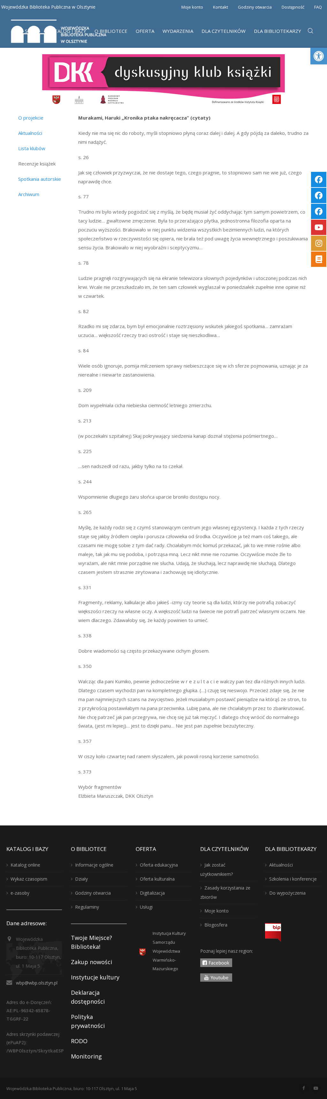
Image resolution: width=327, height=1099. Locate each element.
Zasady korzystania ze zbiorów (225, 892)
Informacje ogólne (94, 865)
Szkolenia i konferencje (293, 879)
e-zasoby (20, 893)
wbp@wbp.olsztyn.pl (36, 983)
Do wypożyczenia (287, 893)
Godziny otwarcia (255, 7)
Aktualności (30, 133)
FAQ (318, 7)
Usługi (146, 907)
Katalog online (25, 865)
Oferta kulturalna (157, 879)
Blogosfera (215, 925)
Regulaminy (87, 907)
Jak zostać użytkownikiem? (216, 869)
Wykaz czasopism (29, 879)
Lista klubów (31, 148)
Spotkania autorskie (39, 179)
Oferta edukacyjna (159, 865)
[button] (318, 56)
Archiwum (28, 194)
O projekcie (30, 117)
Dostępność (293, 7)
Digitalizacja (152, 893)
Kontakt (220, 7)
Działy (81, 879)
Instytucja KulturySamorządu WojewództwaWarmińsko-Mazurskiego (169, 951)
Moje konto (192, 7)
